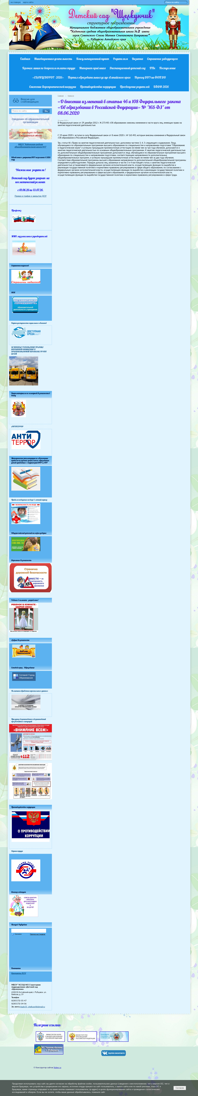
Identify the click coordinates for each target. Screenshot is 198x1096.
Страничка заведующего (162, 59)
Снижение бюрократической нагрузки (52, 87)
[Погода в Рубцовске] (28, 931)
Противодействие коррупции (98, 87)
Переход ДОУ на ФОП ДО (150, 77)
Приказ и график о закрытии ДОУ (31, 196)
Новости (71, 96)
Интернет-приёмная (92, 68)
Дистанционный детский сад (128, 68)
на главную (16, 2)
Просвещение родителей (134, 87)
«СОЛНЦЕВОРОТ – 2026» (48, 77)
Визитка (137, 59)
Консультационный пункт (92, 59)
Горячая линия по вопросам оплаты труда (48, 68)
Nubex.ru (57, 1068)
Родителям (120, 59)
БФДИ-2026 (161, 87)
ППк (152, 68)
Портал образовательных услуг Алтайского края (99, 77)
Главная (25, 59)
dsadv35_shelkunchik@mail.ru (32, 1007)
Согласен (180, 1088)
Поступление (167, 68)
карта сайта (28, 2)
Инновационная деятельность (53, 59)
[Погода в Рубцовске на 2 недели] (37, 934)
